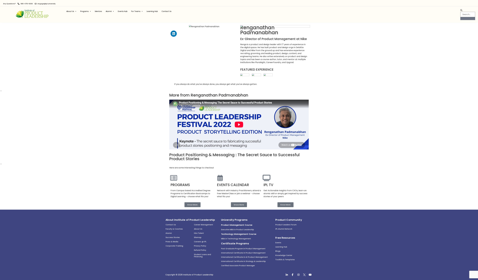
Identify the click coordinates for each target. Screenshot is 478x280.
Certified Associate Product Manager (238, 265)
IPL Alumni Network (283, 229)
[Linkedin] (174, 34)
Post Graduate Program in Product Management (243, 248)
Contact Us (166, 11)
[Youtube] (310, 275)
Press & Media (172, 241)
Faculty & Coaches (174, 229)
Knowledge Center (283, 255)
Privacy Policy (200, 246)
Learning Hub (152, 11)
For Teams (135, 11)
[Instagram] (298, 275)
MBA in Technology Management (236, 238)
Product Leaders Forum (286, 224)
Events (278, 242)
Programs (84, 11)
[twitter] (304, 275)
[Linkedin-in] (287, 275)
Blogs (277, 251)
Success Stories (173, 237)
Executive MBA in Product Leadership (237, 229)
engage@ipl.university (46, 3)
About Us (70, 11)
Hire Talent (199, 233)
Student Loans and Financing (202, 255)
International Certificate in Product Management (243, 253)
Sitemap (197, 237)
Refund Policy (200, 250)
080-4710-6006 (27, 3)
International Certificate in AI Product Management (244, 257)
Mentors (98, 11)
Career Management (203, 224)
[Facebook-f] (292, 275)
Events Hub (122, 11)
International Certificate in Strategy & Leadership (243, 261)
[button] (467, 10)
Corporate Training (174, 246)
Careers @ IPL (200, 241)
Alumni (109, 11)
